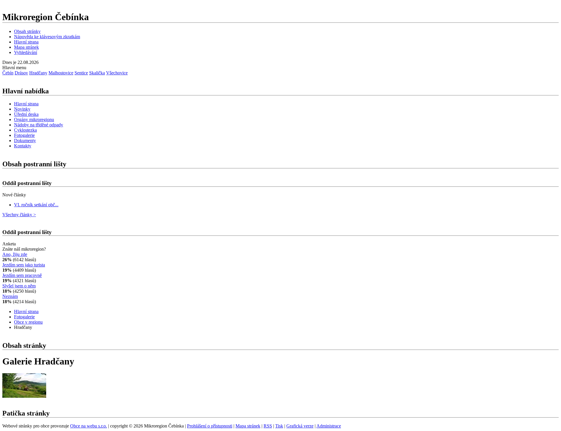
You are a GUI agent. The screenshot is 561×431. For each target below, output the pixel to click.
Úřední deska (26, 114)
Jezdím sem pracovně (22, 275)
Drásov (21, 72)
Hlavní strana (26, 41)
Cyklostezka (25, 130)
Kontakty (22, 145)
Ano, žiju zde (14, 254)
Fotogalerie (24, 135)
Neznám (10, 296)
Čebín (7, 72)
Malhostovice (61, 72)
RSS (268, 425)
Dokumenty (25, 140)
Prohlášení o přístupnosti (209, 425)
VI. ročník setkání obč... (36, 204)
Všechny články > (19, 214)
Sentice (81, 72)
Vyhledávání (25, 52)
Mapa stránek (26, 47)
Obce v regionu (28, 322)
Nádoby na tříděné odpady (38, 124)
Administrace (328, 425)
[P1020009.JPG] (24, 396)
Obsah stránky (27, 31)
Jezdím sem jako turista (23, 264)
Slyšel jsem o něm (19, 285)
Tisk (279, 425)
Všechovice (117, 72)
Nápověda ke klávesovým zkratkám (47, 36)
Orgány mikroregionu (34, 119)
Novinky (22, 109)
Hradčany (38, 72)
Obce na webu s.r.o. (88, 425)
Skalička (97, 72)
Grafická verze (300, 425)
